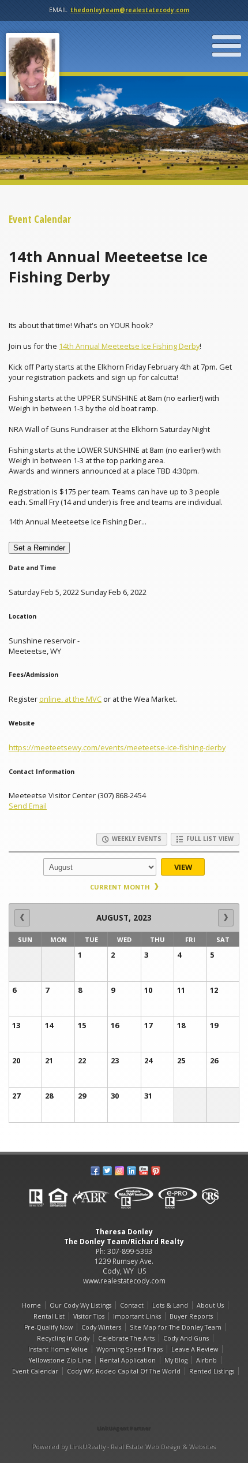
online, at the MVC (70, 699)
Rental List (49, 1316)
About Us (210, 1305)
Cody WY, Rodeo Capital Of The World (124, 1371)
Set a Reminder (39, 547)
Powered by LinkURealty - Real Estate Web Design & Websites (124, 1447)
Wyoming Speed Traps (129, 1349)
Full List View (209, 839)
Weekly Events (135, 839)
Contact (132, 1305)
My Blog (175, 1360)
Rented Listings (211, 1371)
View (183, 867)
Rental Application (128, 1360)
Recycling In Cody (63, 1338)
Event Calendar (35, 1371)
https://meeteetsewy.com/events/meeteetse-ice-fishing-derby (117, 747)
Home (31, 1305)
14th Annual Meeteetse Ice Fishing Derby (129, 346)
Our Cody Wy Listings (80, 1305)
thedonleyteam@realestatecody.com (129, 10)
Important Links (137, 1316)
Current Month (121, 887)
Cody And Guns (186, 1338)
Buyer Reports (191, 1316)
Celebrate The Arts (126, 1338)
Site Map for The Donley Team (175, 1327)
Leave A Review (194, 1349)
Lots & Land (170, 1305)
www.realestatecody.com (124, 1281)
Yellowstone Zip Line (60, 1360)
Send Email (28, 806)
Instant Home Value (58, 1349)
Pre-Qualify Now (48, 1327)
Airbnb (206, 1360)
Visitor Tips (88, 1316)
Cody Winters (101, 1327)
